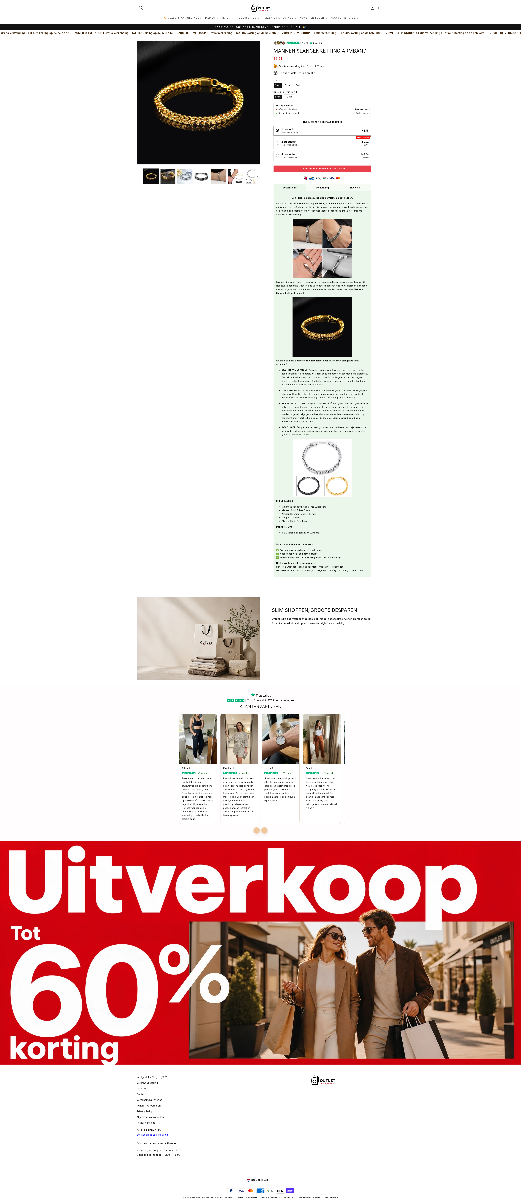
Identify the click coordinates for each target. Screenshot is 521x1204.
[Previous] (256, 830)
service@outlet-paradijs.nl (153, 1134)
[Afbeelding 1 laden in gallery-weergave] (151, 176)
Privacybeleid (251, 1197)
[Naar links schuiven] (140, 176)
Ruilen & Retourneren (149, 1105)
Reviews (355, 187)
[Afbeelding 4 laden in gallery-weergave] (201, 176)
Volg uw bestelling (147, 1082)
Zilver (288, 85)
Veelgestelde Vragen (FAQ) (152, 1077)
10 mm (289, 97)
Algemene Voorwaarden (150, 1117)
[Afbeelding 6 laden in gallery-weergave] (235, 176)
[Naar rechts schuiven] (257, 176)
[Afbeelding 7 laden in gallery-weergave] (252, 176)
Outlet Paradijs (196, 1197)
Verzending (322, 187)
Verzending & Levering (149, 1099)
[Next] (264, 830)
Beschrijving (289, 187)
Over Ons (142, 1088)
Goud (277, 85)
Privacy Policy (145, 1111)
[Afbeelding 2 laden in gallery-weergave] (168, 176)
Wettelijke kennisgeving (309, 1197)
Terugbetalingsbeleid (234, 1197)
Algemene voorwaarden (270, 1197)
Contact (141, 1094)
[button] (142, 7)
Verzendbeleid (290, 1197)
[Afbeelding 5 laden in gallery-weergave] (218, 176)
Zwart (299, 85)
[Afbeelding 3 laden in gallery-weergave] (184, 176)
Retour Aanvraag (146, 1122)
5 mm (278, 97)
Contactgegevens (330, 1197)
